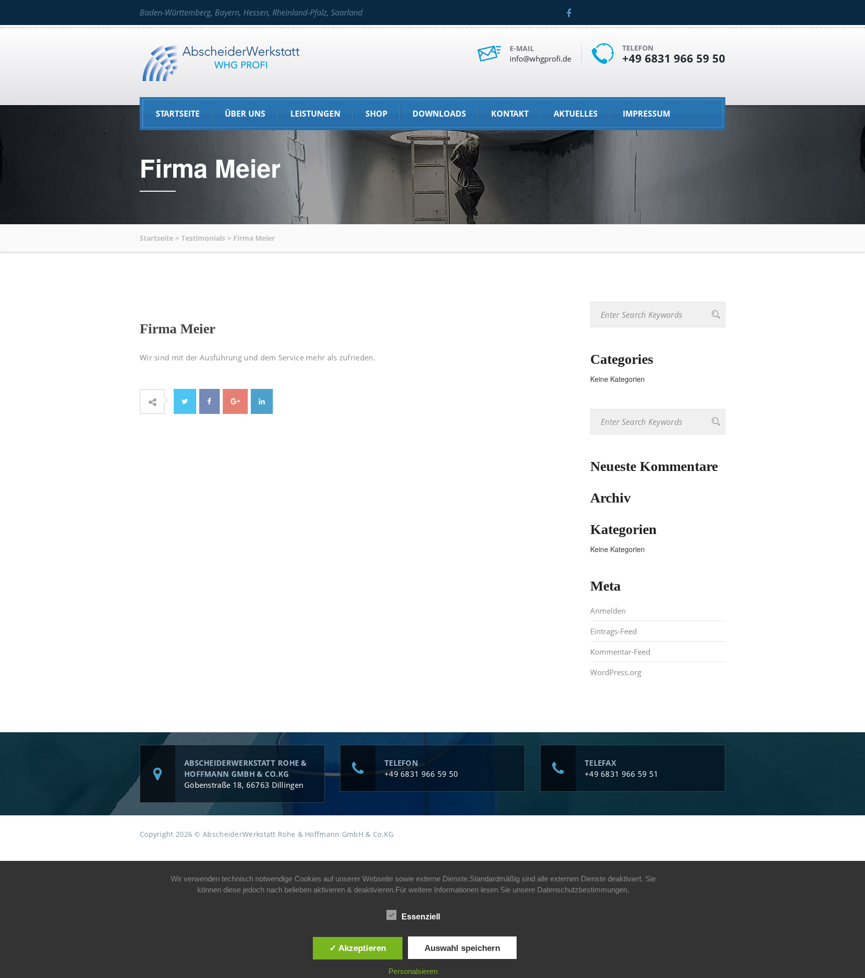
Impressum (646, 113)
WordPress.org (615, 672)
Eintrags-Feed (613, 631)
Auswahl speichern (462, 947)
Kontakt (510, 113)
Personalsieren (413, 971)
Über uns (245, 113)
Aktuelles (576, 113)
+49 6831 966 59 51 (621, 774)
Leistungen (315, 113)
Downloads (439, 113)
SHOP (376, 113)
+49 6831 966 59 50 (673, 58)
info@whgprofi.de (540, 59)
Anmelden (608, 611)
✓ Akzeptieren (357, 947)
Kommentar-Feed (620, 652)
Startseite (178, 113)
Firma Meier (177, 328)
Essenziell (420, 916)
